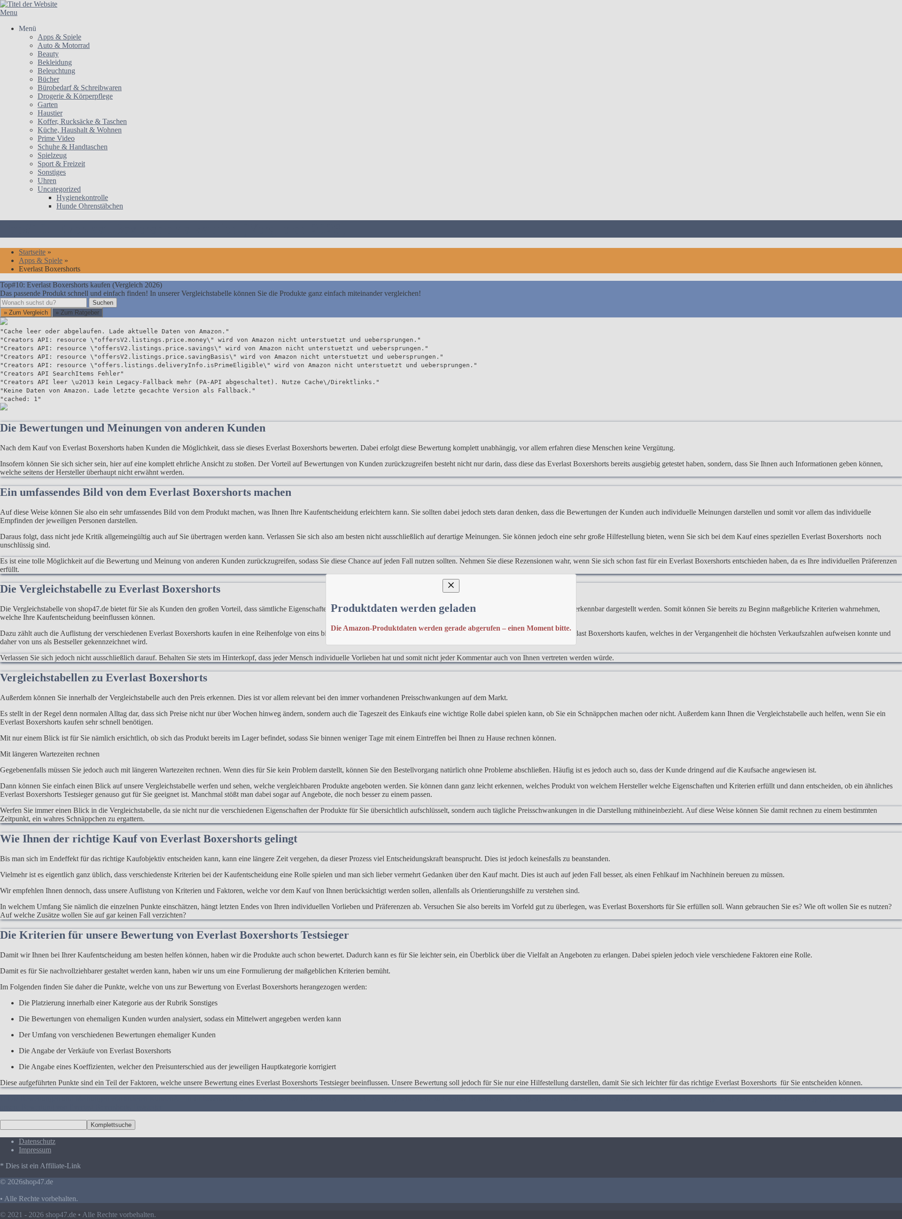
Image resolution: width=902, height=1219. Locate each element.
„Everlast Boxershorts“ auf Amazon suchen (236, 629)
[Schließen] (451, 524)
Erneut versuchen (193, 696)
